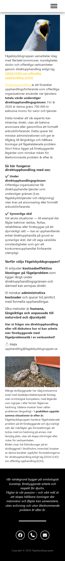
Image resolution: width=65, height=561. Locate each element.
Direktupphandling (18, 85)
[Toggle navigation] (54, 6)
